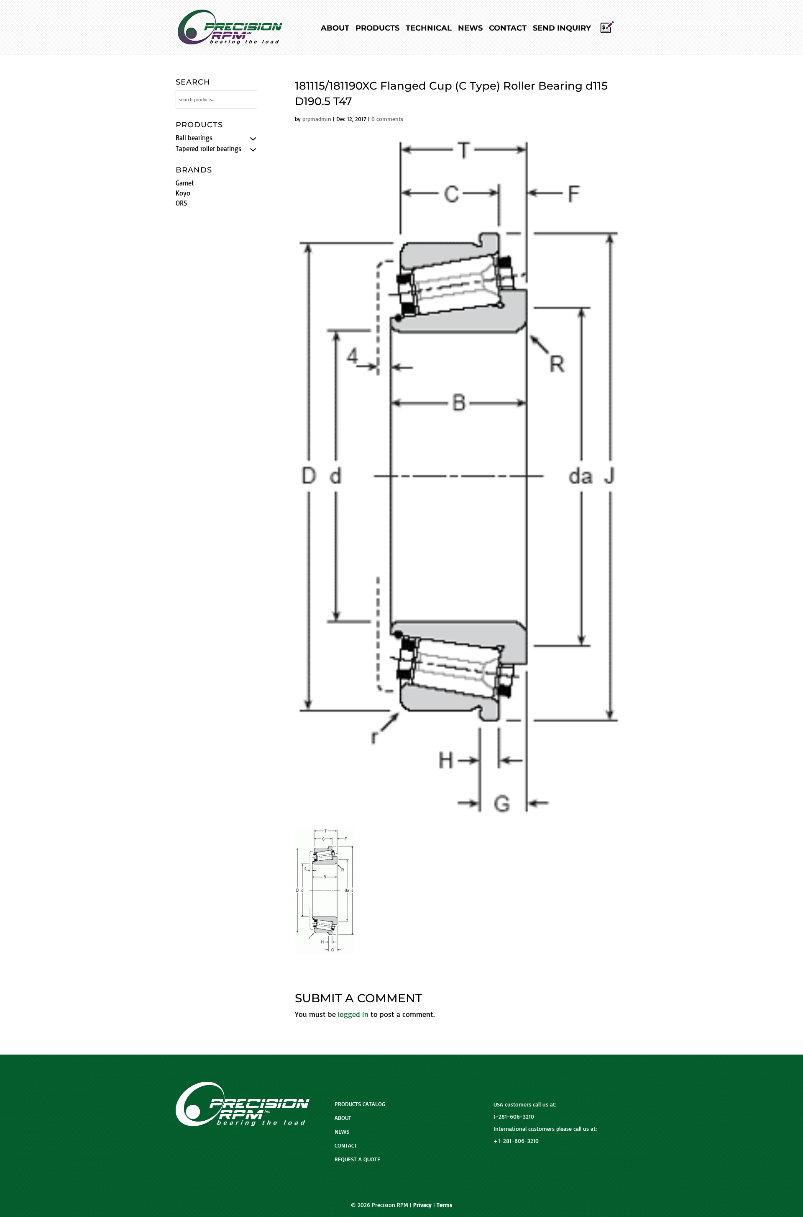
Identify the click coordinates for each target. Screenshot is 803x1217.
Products (377, 29)
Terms (444, 1204)
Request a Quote (357, 1159)
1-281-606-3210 (514, 1116)
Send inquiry (562, 29)
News (470, 29)
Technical (429, 29)
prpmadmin (316, 118)
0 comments (387, 118)
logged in (353, 1014)
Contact (508, 29)
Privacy (422, 1204)
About (335, 29)
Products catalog (360, 1103)
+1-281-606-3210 (516, 1140)
